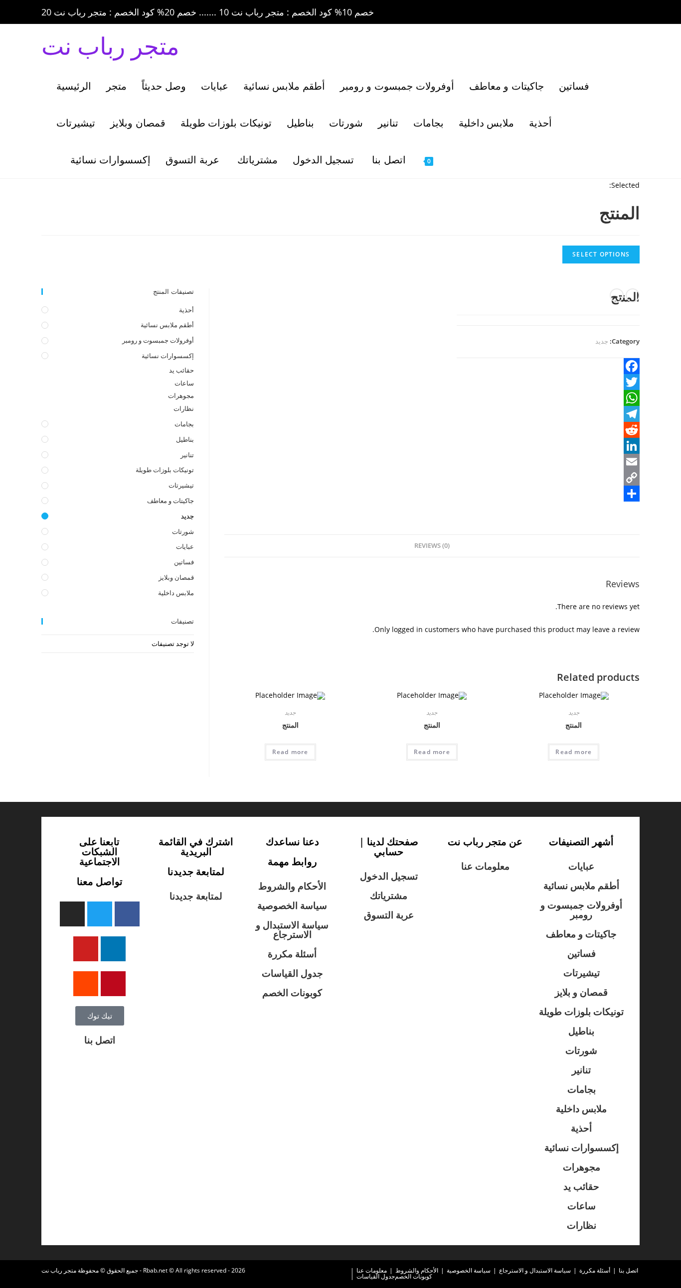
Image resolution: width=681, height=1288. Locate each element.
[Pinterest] (113, 983)
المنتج (290, 725)
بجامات (184, 423)
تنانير (187, 454)
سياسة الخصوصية (292, 905)
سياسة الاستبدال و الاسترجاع (292, 929)
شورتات (183, 531)
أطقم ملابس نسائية (167, 324)
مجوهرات (181, 395)
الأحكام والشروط (292, 886)
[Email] (548, 462)
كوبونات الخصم (292, 992)
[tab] (432, 546)
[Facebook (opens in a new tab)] (566, 12)
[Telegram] (548, 414)
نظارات (183, 408)
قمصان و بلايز (581, 992)
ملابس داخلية (176, 592)
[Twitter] (548, 382)
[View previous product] (633, 295)
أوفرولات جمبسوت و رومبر (158, 340)
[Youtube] (85, 948)
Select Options (601, 254)
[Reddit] (548, 430)
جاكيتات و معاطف (170, 500)
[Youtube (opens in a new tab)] (622, 12)
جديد (601, 341)
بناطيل (185, 439)
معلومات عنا (485, 866)
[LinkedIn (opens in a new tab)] (608, 12)
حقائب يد (181, 370)
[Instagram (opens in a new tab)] (594, 12)
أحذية (186, 309)
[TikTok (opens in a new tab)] (634, 12)
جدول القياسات (292, 973)
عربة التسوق (389, 914)
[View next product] (617, 295)
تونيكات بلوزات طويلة (165, 469)
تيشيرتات (181, 485)
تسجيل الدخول (389, 876)
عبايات (185, 546)
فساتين (184, 561)
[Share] (548, 494)
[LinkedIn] (548, 446)
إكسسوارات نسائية (168, 355)
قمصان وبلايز (176, 577)
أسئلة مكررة (292, 953)
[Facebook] (548, 366)
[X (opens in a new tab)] (552, 12)
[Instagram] (72, 914)
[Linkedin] (113, 948)
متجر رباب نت (110, 45)
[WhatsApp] (548, 398)
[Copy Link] (548, 478)
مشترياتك (388, 895)
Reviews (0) (432, 545)
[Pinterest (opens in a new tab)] (580, 12)
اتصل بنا (99, 1039)
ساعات (184, 383)
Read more (290, 752)
